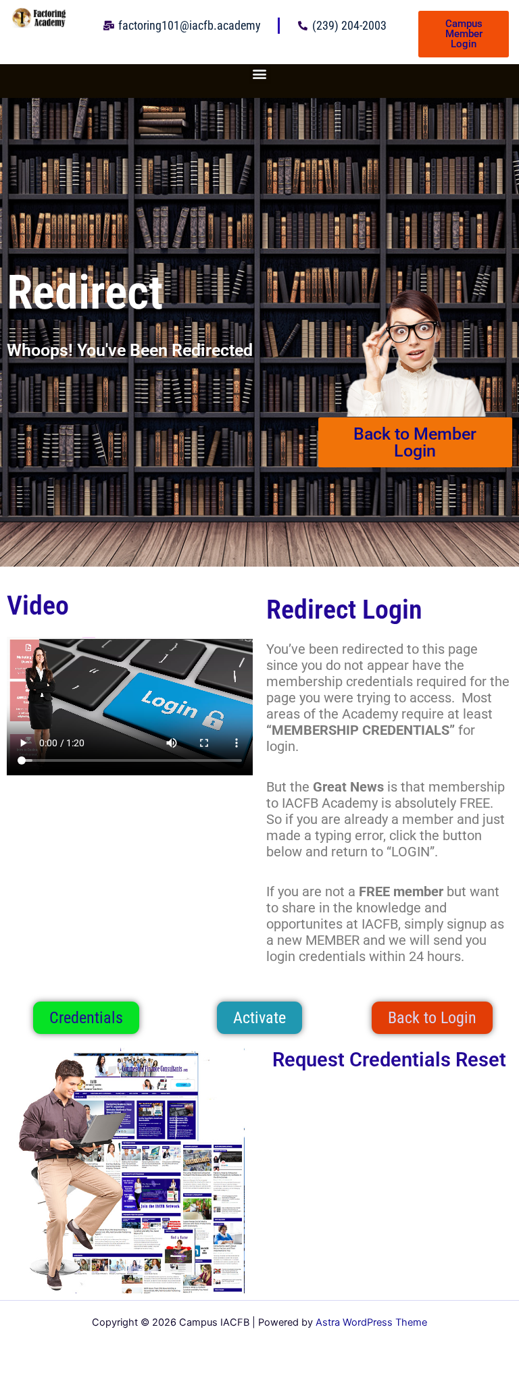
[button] (260, 73)
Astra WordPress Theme (371, 1322)
